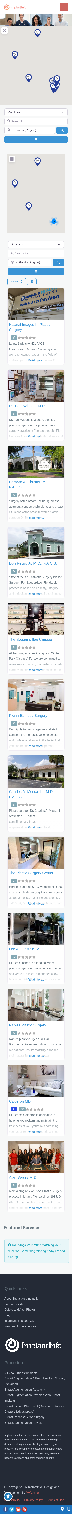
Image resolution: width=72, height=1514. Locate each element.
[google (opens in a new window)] (18, 1509)
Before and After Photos (19, 1309)
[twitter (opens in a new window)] (12, 1509)
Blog (7, 1315)
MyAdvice (32, 1492)
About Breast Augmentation (22, 1298)
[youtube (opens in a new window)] (24, 1509)
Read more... (36, 360)
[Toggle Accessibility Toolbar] (8, 1496)
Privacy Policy (33, 1500)
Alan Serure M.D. (23, 1177)
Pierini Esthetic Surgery (28, 715)
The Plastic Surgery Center (31, 873)
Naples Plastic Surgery (27, 1025)
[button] (28, 78)
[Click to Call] (67, 1509)
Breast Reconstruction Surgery (24, 1417)
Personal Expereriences (20, 1326)
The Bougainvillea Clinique (30, 639)
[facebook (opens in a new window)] (6, 1509)
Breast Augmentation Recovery (24, 1389)
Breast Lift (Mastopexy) (19, 1411)
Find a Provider (14, 1304)
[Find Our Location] (62, 1509)
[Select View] (32, 281)
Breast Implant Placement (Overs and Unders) (34, 1406)
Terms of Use (55, 1500)
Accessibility (12, 1500)
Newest (15, 281)
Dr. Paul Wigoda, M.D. (27, 406)
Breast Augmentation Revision (24, 1422)
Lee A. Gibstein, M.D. (26, 949)
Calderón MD (20, 1101)
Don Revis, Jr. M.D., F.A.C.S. (33, 563)
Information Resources (19, 1320)
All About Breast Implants (20, 1373)
